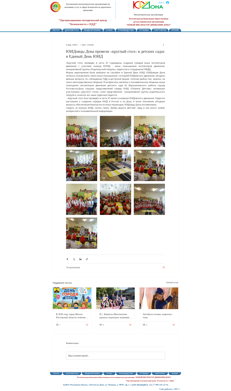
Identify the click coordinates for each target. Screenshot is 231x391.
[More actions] (163, 44)
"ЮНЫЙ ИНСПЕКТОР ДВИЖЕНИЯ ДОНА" (148, 24)
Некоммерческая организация (148, 14)
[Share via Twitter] (74, 259)
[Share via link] (87, 259)
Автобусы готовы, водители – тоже (158, 315)
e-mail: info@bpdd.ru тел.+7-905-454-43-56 (149, 384)
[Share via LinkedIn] (80, 259)
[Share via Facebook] (67, 259)
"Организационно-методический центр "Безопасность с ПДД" (83, 22)
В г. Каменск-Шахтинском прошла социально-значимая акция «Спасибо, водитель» (114, 315)
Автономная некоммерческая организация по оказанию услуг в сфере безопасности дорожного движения (87, 7)
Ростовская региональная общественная (148, 18)
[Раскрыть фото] (81, 131)
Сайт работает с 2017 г (169, 389)
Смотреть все (172, 282)
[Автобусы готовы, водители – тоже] (159, 298)
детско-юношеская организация (148, 21)
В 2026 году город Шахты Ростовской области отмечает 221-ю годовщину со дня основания (71, 315)
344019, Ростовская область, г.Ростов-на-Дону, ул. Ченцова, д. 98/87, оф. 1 (96, 384)
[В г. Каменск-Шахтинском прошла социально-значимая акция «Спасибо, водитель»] (115, 298)
